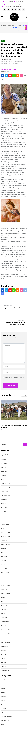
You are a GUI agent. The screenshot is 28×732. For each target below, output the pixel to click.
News (2, 704)
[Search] (26, 17)
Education (3, 696)
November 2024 (5, 536)
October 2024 (4, 540)
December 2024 (5, 532)
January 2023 (4, 626)
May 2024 (3, 560)
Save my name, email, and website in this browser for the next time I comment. (14, 379)
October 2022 (4, 638)
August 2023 (4, 597)
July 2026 (3, 459)
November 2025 (5, 487)
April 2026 (4, 467)
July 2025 (3, 504)
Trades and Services (6, 716)
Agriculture (4, 423)
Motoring (3, 700)
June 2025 (4, 508)
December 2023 (5, 581)
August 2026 (4, 455)
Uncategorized (5, 720)
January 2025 (4, 528)
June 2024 (4, 556)
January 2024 (4, 577)
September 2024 (5, 544)
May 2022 (3, 658)
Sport (2, 712)
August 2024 (4, 548)
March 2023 (4, 617)
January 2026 (4, 479)
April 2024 (4, 565)
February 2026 (5, 475)
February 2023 (5, 621)
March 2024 (4, 569)
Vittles (3, 724)
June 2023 (4, 605)
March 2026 (4, 471)
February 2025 (5, 524)
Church (3, 688)
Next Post (21, 320)
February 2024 (5, 573)
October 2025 (4, 491)
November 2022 (5, 634)
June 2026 (4, 463)
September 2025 (5, 495)
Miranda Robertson (8, 59)
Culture (3, 692)
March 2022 (4, 666)
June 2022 (4, 654)
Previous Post (8, 305)
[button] (22, 395)
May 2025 (3, 512)
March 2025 (4, 520)
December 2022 (5, 630)
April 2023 (4, 613)
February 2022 (5, 670)
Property (3, 708)
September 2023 (5, 593)
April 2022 (4, 662)
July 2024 (3, 552)
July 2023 (3, 601)
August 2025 (4, 500)
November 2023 (5, 585)
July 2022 (3, 650)
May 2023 (3, 609)
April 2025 (4, 516)
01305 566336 (19, 1)
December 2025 (5, 483)
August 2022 (4, 646)
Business (3, 684)
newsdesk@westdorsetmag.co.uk (14, 4)
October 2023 (4, 589)
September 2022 (5, 642)
